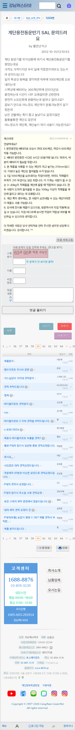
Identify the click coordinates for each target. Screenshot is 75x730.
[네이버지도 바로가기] (19, 677)
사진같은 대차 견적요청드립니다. (22, 465)
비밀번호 (9, 281)
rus (6, 412)
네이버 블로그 (33, 693)
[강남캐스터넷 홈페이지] (20, 5)
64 (61, 346)
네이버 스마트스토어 (44, 693)
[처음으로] (7, 18)
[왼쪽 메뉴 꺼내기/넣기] (5, 5)
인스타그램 (54, 693)
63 (55, 346)
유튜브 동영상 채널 (11, 693)
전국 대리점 (23, 693)
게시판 (17, 18)
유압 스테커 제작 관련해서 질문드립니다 (25, 501)
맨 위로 (46, 547)
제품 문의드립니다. (14, 528)
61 (44, 346)
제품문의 (9, 361)
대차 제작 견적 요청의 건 (17, 509)
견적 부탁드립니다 (14, 386)
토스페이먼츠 (33, 657)
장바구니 (68, 726)
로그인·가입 (37, 726)
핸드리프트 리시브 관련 (16, 369)
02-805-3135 (21, 585)
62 (49, 346)
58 (26, 346)
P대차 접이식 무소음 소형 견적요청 (23, 492)
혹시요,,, (8, 456)
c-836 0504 (11, 429)
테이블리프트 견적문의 (16, 403)
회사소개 (54, 570)
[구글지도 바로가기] (22, 677)
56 (14, 346)
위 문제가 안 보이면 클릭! (40, 261)
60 (38, 346)
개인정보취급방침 (30, 685)
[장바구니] (69, 5)
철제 (6, 395)
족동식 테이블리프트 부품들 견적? (22, 438)
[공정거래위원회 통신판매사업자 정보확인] (51, 647)
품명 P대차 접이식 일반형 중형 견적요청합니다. (29, 445)
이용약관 (47, 685)
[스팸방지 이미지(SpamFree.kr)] (30, 253)
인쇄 (64, 547)
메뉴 (4, 726)
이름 (9, 270)
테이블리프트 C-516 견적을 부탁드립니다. (27, 421)
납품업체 (54, 580)
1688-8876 (20, 580)
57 (20, 346)
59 (32, 346)
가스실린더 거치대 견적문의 (19, 378)
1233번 (50, 18)
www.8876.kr (42, 668)
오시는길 (54, 590)
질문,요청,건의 (33, 18)
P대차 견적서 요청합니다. (18, 484)
